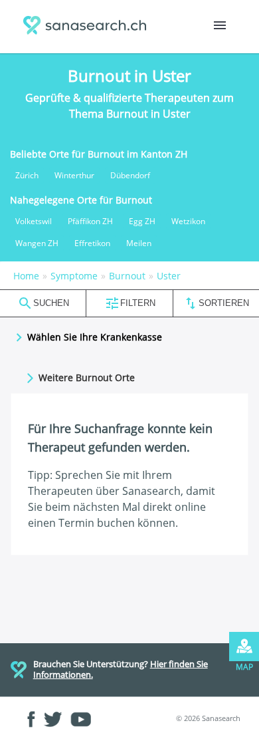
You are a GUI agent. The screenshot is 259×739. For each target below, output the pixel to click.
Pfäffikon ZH (90, 221)
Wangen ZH (36, 243)
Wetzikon (188, 221)
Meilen (138, 243)
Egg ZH (142, 221)
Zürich (27, 175)
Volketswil (33, 221)
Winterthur (74, 175)
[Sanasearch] (87, 27)
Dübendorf (130, 175)
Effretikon (92, 243)
